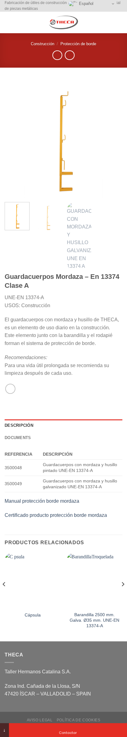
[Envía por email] (10, 389)
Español (85, 3)
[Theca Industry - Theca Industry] (63, 22)
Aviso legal (40, 720)
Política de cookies (78, 720)
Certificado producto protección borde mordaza (56, 515)
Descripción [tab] (19, 425)
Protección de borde (78, 44)
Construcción (42, 44)
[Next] (112, 138)
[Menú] (8, 22)
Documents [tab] (18, 437)
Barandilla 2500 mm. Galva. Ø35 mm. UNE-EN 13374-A (94, 620)
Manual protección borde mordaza (42, 501)
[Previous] (14, 138)
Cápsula (33, 615)
